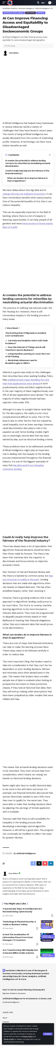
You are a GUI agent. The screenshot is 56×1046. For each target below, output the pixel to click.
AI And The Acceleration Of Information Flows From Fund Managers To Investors (18, 937)
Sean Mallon (14, 53)
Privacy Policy (27, 1036)
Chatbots (13, 993)
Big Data (6, 993)
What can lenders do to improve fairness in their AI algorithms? (27, 179)
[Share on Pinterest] (45, 863)
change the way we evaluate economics (24, 193)
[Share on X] (39, 863)
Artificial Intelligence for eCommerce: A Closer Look (27, 998)
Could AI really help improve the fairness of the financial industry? (27, 172)
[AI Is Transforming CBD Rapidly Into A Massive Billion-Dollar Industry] (46, 952)
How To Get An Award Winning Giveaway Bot (24, 990)
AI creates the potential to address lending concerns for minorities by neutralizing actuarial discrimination (27, 163)
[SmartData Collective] (10, 2)
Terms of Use (9, 1039)
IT (43, 924)
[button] (47, 1034)
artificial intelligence (26, 853)
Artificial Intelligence (13, 13)
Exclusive (30, 13)
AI (14, 853)
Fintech (41, 13)
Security (46, 927)
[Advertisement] (28, 89)
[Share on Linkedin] (50, 863)
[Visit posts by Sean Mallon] (5, 873)
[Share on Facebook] (33, 863)
